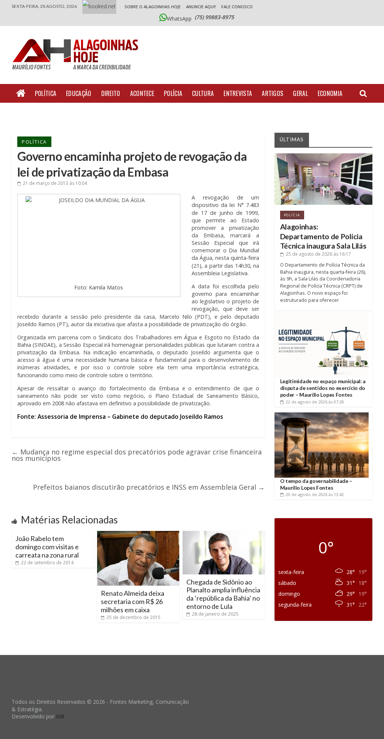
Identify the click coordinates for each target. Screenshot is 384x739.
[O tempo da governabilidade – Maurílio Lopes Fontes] (321, 415)
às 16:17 (318, 254)
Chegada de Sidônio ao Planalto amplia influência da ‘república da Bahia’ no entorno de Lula (223, 594)
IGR (60, 716)
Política (45, 93)
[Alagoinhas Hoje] (77, 36)
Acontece (142, 93)
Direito (110, 93)
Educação (78, 93)
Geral (300, 93)
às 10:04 (55, 183)
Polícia (173, 93)
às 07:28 (315, 402)
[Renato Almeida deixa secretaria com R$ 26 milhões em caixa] (138, 534)
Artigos (272, 93)
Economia (330, 93)
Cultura (203, 93)
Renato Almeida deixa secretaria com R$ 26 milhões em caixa (132, 601)
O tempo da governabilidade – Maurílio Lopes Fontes (316, 484)
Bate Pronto (33, 112)
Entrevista (238, 93)
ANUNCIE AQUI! (201, 6)
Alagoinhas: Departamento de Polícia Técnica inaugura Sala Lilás (323, 236)
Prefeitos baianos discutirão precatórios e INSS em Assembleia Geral (149, 487)
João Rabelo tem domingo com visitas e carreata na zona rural (47, 546)
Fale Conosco (237, 6)
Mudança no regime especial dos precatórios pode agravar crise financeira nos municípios (137, 455)
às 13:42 (315, 494)
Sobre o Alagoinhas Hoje (152, 6)
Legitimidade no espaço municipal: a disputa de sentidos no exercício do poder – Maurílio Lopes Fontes (323, 388)
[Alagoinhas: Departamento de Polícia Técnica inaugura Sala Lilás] (323, 156)
